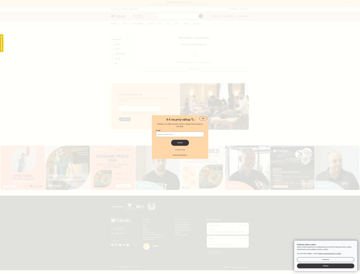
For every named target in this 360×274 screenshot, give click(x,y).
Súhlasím (325, 266)
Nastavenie (325, 259)
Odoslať (180, 143)
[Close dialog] (203, 118)
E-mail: (158, 130)
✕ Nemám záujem (180, 150)
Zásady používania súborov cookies (329, 253)
